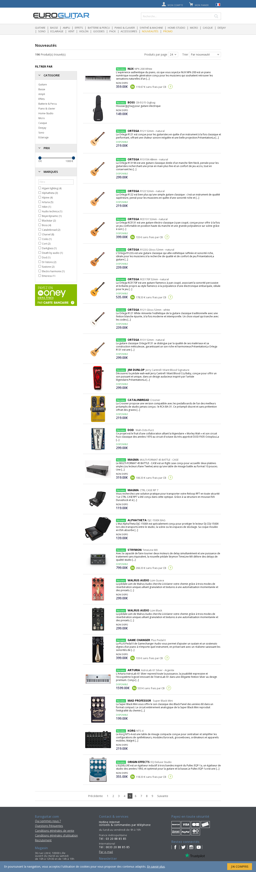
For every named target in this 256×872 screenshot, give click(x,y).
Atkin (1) (46, 206)
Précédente (95, 796)
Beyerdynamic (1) (52, 216)
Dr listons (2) (49, 262)
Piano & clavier (125, 27)
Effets (79, 27)
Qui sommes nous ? (48, 821)
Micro (194, 27)
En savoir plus (156, 866)
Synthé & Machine (151, 27)
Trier (185, 54)
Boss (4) (46, 225)
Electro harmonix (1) (53, 271)
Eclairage (56, 31)
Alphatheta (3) (50, 193)
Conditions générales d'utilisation (56, 835)
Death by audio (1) (52, 253)
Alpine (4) (47, 197)
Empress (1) (48, 276)
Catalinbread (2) (51, 230)
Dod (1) (46, 257)
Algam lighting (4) (51, 188)
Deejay (222, 27)
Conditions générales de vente (54, 831)
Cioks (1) (47, 239)
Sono (42, 31)
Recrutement (43, 840)
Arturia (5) (47, 202)
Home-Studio (176, 27)
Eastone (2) (48, 266)
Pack (112, 31)
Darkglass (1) (49, 248)
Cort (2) (46, 243)
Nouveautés (150, 31)
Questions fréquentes (49, 826)
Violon (83, 31)
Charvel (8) (48, 234)
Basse (54, 27)
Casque (208, 27)
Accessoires (129, 31)
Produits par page (156, 54)
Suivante (162, 796)
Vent (71, 31)
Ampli (66, 27)
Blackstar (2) (49, 220)
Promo (168, 31)
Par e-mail (106, 852)
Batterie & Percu (99, 27)
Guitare (40, 27)
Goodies (99, 31)
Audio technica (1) (52, 211)
